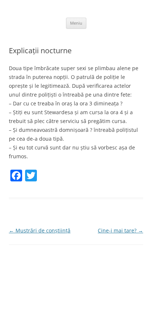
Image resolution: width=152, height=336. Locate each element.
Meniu (76, 23)
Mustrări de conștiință (39, 230)
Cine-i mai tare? (120, 230)
